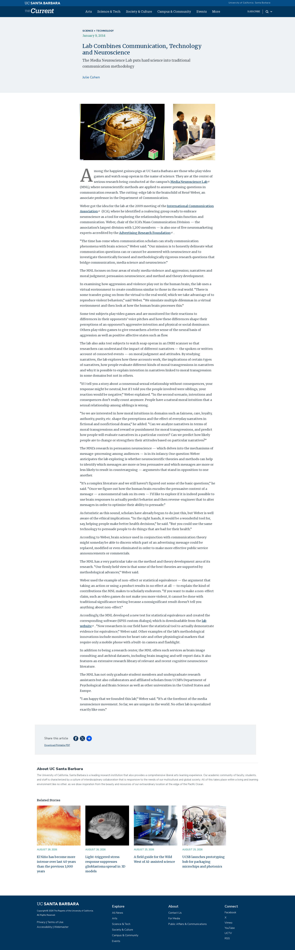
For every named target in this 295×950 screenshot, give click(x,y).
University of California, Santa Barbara (249, 2)
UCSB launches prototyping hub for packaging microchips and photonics (203, 861)
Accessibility (44, 927)
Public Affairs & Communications (187, 924)
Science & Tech (109, 11)
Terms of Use (55, 922)
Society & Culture (139, 11)
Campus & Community (174, 11)
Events (201, 11)
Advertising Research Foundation (145, 233)
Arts (88, 11)
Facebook (230, 912)
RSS (227, 938)
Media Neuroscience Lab (188, 182)
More (216, 11)
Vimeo (228, 923)
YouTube (230, 928)
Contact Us (175, 913)
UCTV (228, 933)
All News (117, 913)
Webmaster (61, 927)
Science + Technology (98, 30)
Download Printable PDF (57, 745)
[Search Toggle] (269, 12)
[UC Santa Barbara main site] (42, 2)
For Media (174, 918)
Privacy (41, 922)
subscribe (253, 11)
